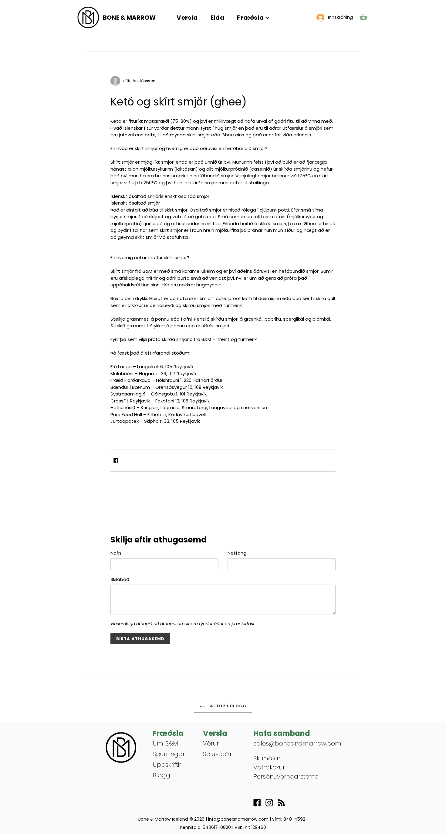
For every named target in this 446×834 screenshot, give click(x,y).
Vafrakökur (269, 767)
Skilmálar (266, 758)
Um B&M (165, 743)
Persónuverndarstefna (286, 776)
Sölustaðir (217, 754)
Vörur (211, 743)
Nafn (115, 553)
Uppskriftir (167, 764)
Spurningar (169, 754)
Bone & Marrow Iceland (163, 819)
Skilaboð (119, 579)
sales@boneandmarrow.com (297, 743)
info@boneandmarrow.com (238, 819)
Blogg (161, 775)
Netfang (237, 553)
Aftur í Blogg (227, 706)
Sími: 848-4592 (288, 819)
